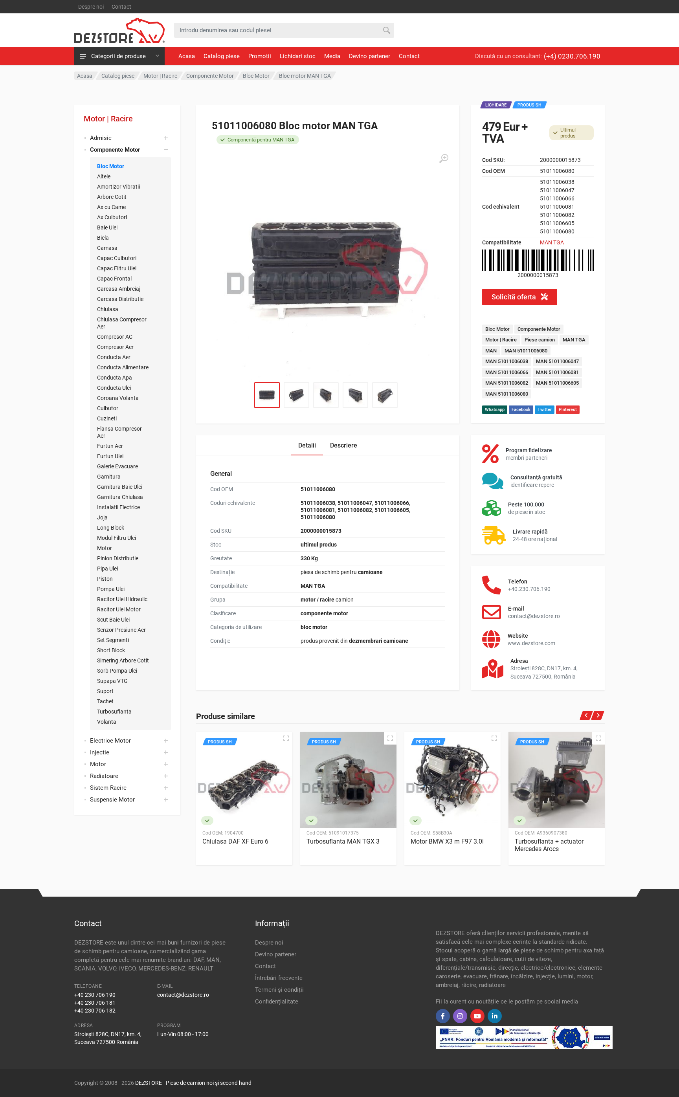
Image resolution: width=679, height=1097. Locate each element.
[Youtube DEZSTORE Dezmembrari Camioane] (477, 1016)
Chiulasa (107, 309)
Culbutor (107, 408)
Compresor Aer (115, 347)
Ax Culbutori (112, 217)
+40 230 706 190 (95, 995)
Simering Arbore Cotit (123, 660)
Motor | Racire (108, 118)
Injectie (99, 752)
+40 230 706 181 (95, 1003)
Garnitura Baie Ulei (119, 487)
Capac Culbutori (116, 258)
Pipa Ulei (107, 568)
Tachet (105, 701)
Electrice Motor (110, 740)
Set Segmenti (113, 640)
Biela (103, 238)
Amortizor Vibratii (118, 186)
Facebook (521, 409)
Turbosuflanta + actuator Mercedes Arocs (549, 845)
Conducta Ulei (114, 388)
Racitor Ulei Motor (119, 609)
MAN (491, 351)
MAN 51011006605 (557, 383)
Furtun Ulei (110, 456)
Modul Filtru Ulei (116, 538)
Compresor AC (114, 337)
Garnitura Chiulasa (120, 497)
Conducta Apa (114, 377)
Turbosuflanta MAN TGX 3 (343, 841)
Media (332, 56)
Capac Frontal (114, 278)
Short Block (111, 650)
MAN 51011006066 (506, 372)
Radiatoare (104, 776)
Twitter (545, 409)
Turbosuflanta (114, 711)
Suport (105, 691)
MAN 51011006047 (557, 361)
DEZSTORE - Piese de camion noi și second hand (193, 1083)
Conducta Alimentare (123, 367)
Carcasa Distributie (120, 299)
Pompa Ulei (111, 589)
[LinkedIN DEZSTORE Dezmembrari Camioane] (495, 1016)
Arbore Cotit (112, 197)
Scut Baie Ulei (113, 619)
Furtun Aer (110, 446)
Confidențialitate (276, 1001)
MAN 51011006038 (506, 361)
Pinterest (568, 409)
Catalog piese (222, 56)
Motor (104, 548)
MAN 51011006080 (526, 351)
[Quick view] (286, 738)
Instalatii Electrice (118, 507)
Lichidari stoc (298, 56)
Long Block (110, 528)
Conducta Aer (113, 357)
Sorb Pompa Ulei (117, 671)
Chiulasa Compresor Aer (122, 323)
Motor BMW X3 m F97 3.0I (447, 841)
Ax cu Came (111, 207)
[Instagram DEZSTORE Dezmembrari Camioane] (460, 1016)
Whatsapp (495, 409)
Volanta (106, 722)
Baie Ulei (107, 227)
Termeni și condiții (279, 989)
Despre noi (91, 6)
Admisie (101, 137)
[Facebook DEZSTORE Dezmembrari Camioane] (443, 1016)
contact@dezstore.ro (183, 995)
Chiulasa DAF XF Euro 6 (235, 841)
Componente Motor (539, 329)
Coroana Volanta (118, 398)
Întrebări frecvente (279, 977)
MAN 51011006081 (557, 372)
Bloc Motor (110, 166)
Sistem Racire (108, 787)
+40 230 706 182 (95, 1010)
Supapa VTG (112, 681)
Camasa (107, 248)
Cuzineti (107, 418)
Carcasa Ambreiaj (118, 289)
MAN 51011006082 (506, 383)
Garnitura (109, 476)
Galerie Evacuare (117, 466)
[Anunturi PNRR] (524, 1037)
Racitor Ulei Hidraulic (122, 599)
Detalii (307, 445)
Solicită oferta (515, 297)
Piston (105, 579)
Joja (102, 517)
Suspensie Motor (112, 799)
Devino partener (369, 56)
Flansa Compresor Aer (119, 432)
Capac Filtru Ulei (116, 268)
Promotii (259, 56)
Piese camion (540, 340)
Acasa (186, 56)
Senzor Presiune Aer (121, 630)
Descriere (343, 445)
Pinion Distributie (117, 558)
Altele (103, 176)
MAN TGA (552, 242)
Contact (121, 6)
